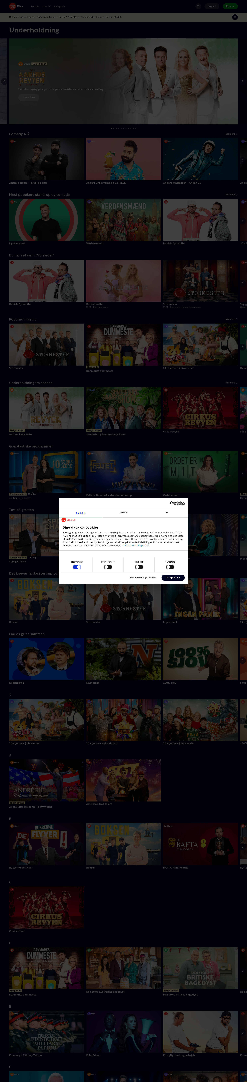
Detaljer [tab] (123, 512)
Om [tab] (166, 512)
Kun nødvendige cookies (143, 577)
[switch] (108, 567)
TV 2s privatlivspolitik (136, 545)
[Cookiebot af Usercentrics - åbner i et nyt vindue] (172, 503)
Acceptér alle (173, 577)
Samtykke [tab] (81, 513)
